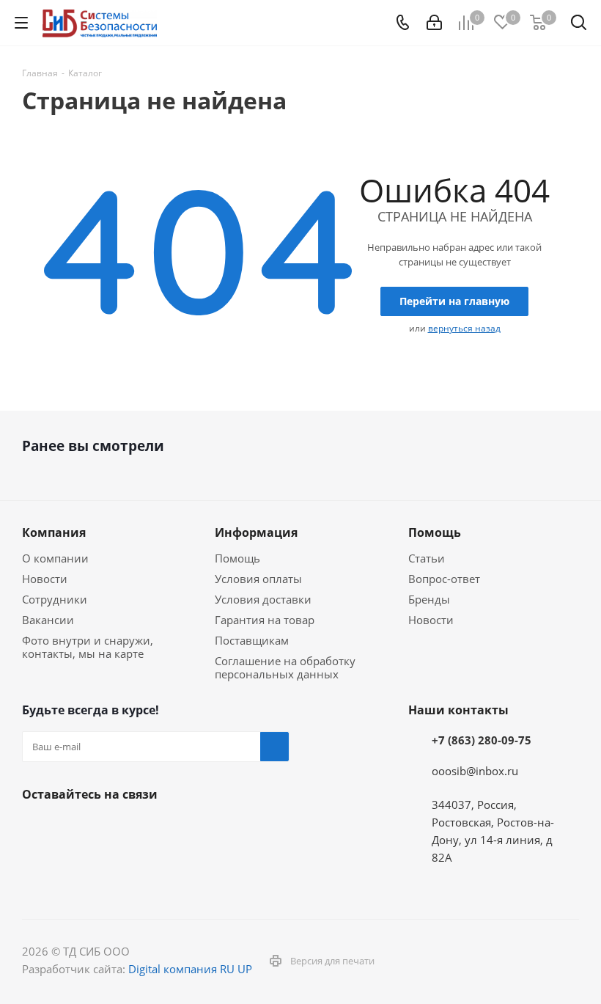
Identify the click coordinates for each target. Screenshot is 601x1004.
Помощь (237, 558)
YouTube (110, 828)
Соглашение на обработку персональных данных (285, 667)
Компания (54, 532)
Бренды (429, 599)
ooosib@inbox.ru (475, 770)
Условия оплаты (258, 578)
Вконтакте (36, 828)
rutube (220, 828)
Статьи (426, 558)
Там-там (183, 828)
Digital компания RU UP (190, 968)
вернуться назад (464, 328)
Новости (44, 578)
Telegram (73, 828)
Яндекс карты (146, 828)
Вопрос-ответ (444, 578)
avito (36, 865)
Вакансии (48, 619)
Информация (256, 532)
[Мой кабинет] (434, 22)
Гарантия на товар (264, 619)
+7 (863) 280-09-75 (481, 740)
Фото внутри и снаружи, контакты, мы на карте (87, 647)
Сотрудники (54, 599)
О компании (55, 558)
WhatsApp (256, 828)
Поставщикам (252, 640)
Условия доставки (263, 599)
